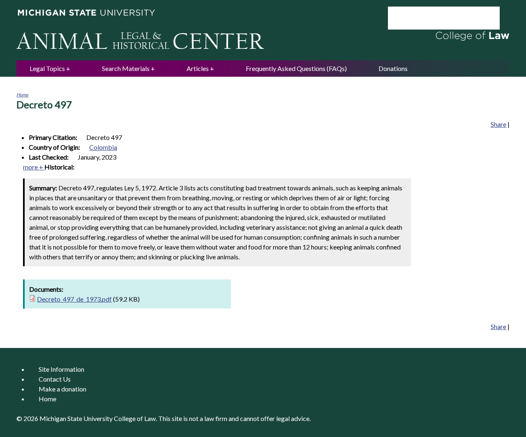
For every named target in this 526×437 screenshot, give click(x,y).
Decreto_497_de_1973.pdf (74, 299)
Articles (198, 68)
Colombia (103, 147)
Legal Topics (47, 68)
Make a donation (62, 389)
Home (22, 94)
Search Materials (126, 68)
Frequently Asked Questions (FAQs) (296, 68)
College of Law (135, 418)
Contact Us (55, 379)
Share (498, 124)
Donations (393, 68)
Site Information (61, 369)
